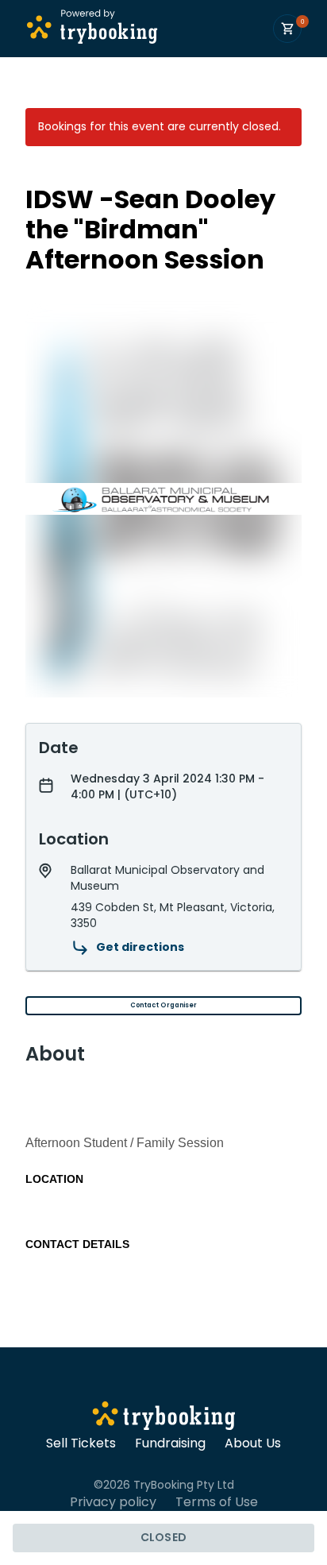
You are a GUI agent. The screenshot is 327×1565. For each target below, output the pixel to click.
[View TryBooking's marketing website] (164, 1418)
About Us (253, 1443)
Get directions (140, 947)
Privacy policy (113, 1502)
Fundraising (170, 1443)
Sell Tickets (81, 1443)
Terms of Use (216, 1502)
